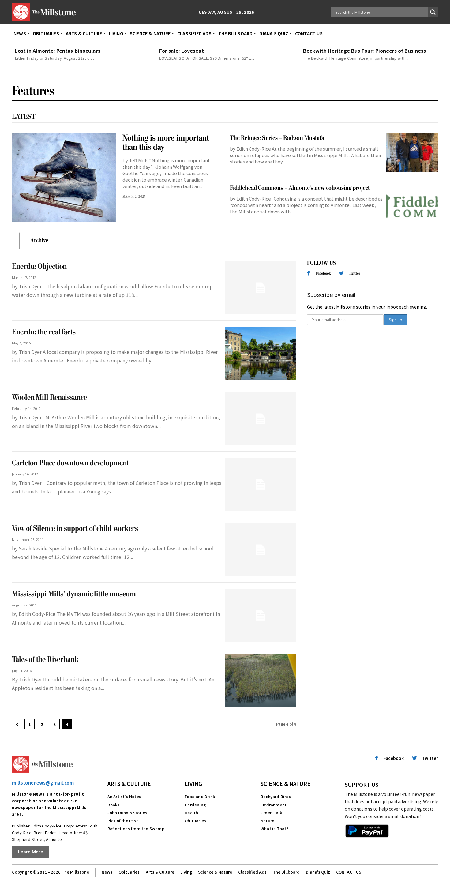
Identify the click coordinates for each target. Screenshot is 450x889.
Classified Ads (252, 872)
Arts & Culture (129, 783)
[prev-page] (17, 724)
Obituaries (195, 820)
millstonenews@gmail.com (43, 782)
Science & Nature (285, 783)
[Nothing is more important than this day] (64, 177)
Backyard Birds (276, 796)
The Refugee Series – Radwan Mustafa (277, 138)
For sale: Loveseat (181, 50)
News (107, 872)
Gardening (195, 805)
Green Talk (271, 813)
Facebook (323, 273)
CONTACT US (348, 872)
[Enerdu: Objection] (260, 287)
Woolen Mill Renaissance (49, 397)
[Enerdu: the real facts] (260, 353)
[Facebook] (308, 273)
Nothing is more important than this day (165, 142)
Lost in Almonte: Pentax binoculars (57, 50)
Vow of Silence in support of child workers (75, 528)
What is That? (275, 828)
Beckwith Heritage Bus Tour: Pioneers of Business (364, 50)
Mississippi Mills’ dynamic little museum (74, 594)
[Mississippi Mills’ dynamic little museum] (260, 615)
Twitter (354, 273)
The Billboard (286, 872)
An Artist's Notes (124, 796)
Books (113, 805)
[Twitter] (341, 273)
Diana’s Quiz (318, 872)
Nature (267, 820)
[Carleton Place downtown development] (260, 484)
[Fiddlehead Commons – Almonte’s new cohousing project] (412, 203)
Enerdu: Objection (39, 266)
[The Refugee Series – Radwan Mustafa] (412, 153)
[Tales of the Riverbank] (260, 680)
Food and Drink (200, 796)
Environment (274, 805)
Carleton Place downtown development (70, 463)
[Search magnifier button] (433, 12)
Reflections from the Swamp (135, 828)
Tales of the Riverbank (45, 659)
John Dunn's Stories (127, 813)
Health (191, 813)
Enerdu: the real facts (44, 332)
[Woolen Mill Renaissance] (260, 418)
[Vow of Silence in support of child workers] (260, 549)
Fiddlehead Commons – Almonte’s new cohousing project (300, 188)
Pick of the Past (122, 820)
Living (193, 783)
